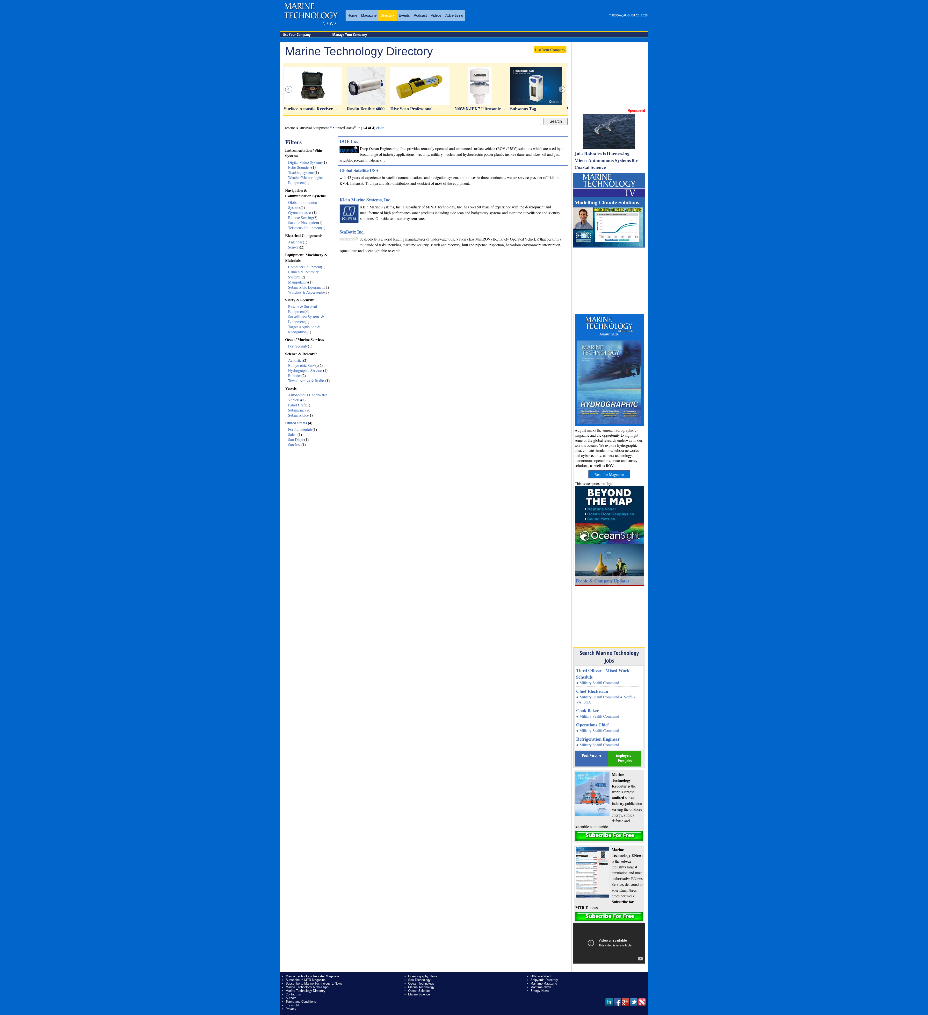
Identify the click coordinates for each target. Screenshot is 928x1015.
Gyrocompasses (300, 212)
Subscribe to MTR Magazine (306, 980)
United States (296, 423)
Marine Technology (421, 987)
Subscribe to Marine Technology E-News (314, 983)
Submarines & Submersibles (299, 412)
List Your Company (297, 34)
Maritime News (540, 987)
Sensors (294, 246)
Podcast (420, 15)
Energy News (539, 991)
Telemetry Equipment (304, 227)
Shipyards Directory (544, 980)
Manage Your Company (349, 34)
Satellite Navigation (303, 222)
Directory (387, 15)
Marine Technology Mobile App (307, 987)
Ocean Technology (421, 983)
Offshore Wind (540, 976)
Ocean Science (419, 991)
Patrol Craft (297, 404)
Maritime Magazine (543, 983)
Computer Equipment (304, 266)
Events (404, 15)
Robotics (294, 375)
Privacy (291, 1009)
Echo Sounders (299, 167)
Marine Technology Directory (306, 991)
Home (352, 15)
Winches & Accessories (306, 292)
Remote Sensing (300, 217)
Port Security (298, 345)
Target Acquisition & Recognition (304, 329)
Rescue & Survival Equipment (302, 309)
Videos (436, 15)
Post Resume (591, 755)
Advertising (454, 15)
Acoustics (295, 360)
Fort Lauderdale (300, 429)
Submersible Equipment (306, 287)
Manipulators (298, 281)
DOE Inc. (349, 141)
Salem (292, 434)
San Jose (294, 444)
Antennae (295, 241)
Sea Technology (419, 980)
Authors (291, 998)
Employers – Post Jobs (625, 758)
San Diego (296, 439)
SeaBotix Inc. (352, 231)
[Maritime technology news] (310, 18)
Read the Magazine (609, 474)
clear (380, 127)
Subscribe (609, 835)
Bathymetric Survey (303, 365)
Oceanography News (422, 976)
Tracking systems (301, 172)
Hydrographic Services (305, 370)
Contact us (293, 994)
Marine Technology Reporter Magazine (312, 976)
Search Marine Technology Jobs (609, 656)
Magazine (369, 15)
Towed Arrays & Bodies (306, 380)
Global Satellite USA (359, 170)
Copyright (292, 1005)
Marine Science (419, 994)
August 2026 (609, 333)
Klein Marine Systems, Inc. (365, 199)
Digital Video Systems (305, 162)
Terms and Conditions (301, 1001)
